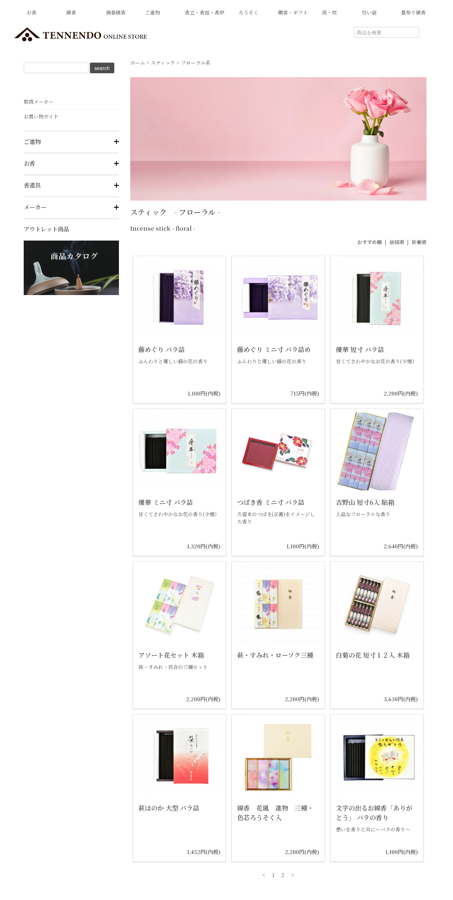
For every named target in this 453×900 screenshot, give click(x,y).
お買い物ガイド (41, 116)
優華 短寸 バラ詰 (360, 349)
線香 (71, 12)
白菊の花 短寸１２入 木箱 (372, 654)
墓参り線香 (413, 12)
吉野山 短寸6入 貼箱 (365, 502)
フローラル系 (196, 62)
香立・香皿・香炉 (204, 12)
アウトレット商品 (46, 229)
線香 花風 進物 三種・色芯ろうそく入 (275, 812)
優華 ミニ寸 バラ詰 (165, 502)
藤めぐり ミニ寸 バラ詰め (274, 349)
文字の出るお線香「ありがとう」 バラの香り (374, 812)
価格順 (396, 242)
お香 (31, 12)
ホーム (137, 62)
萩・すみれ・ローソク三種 (275, 654)
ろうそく (248, 12)
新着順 (419, 242)
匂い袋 (369, 12)
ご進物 (152, 12)
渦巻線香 (116, 12)
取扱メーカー (38, 101)
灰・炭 (329, 12)
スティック (163, 62)
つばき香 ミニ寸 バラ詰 (270, 502)
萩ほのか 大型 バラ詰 (168, 807)
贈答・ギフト (293, 12)
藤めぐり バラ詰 (161, 349)
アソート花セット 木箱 (171, 654)
